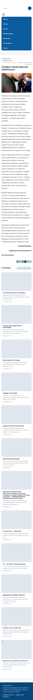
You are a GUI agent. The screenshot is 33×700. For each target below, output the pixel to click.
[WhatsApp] (28, 262)
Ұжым (5, 24)
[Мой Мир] (23, 262)
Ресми (5, 29)
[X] (25, 262)
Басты (5, 19)
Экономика (7, 43)
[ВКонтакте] (17, 262)
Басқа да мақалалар (24, 268)
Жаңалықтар (8, 33)
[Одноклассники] (20, 262)
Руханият (6, 38)
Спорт (5, 48)
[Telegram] (30, 262)
